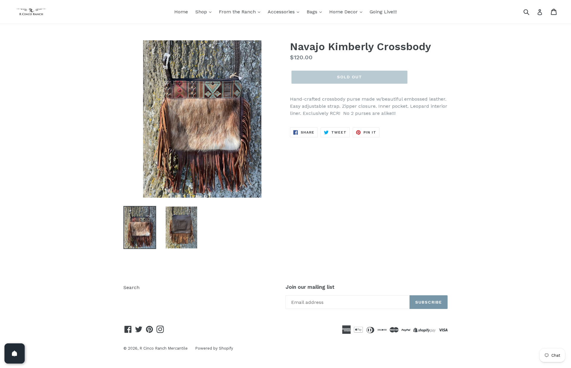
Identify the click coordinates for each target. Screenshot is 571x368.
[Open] (14, 353)
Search (131, 287)
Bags (313, 12)
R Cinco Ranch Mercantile (163, 348)
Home (181, 12)
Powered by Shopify (214, 348)
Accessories (282, 12)
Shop (201, 12)
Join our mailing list (310, 287)
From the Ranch (238, 12)
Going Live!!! (383, 12)
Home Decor (344, 12)
